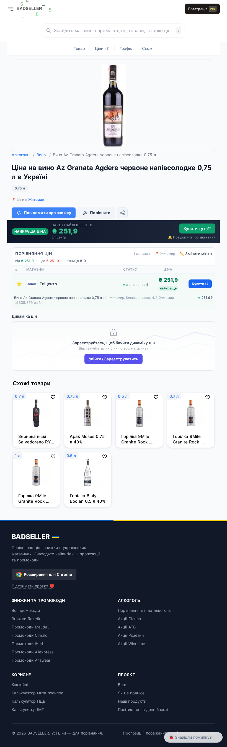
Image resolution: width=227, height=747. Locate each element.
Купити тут (194, 228)
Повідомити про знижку (47, 212)
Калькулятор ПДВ (28, 701)
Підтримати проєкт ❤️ (33, 586)
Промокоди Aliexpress (32, 652)
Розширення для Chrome (48, 574)
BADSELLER (31, 537)
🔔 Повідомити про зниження (191, 237)
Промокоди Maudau (31, 627)
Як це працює (131, 692)
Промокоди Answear (31, 660)
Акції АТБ (127, 627)
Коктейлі (20, 684)
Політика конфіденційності (143, 709)
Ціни (102, 48)
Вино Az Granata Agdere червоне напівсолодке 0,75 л (58, 298)
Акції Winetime (131, 643)
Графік (126, 48)
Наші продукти (132, 701)
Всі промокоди (26, 610)
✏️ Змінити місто (195, 253)
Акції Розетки (131, 635)
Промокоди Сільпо (29, 635)
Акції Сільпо (129, 618)
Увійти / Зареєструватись (113, 358)
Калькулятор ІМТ (28, 709)
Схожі (147, 48)
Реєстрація (201, 9)
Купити (198, 284)
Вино (44, 154)
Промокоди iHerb (28, 643)
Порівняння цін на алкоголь (144, 610)
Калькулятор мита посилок (37, 692)
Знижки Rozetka (27, 618)
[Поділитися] (122, 212)
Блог (122, 684)
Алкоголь (23, 154)
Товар (79, 48)
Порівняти (100, 212)
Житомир (36, 199)
